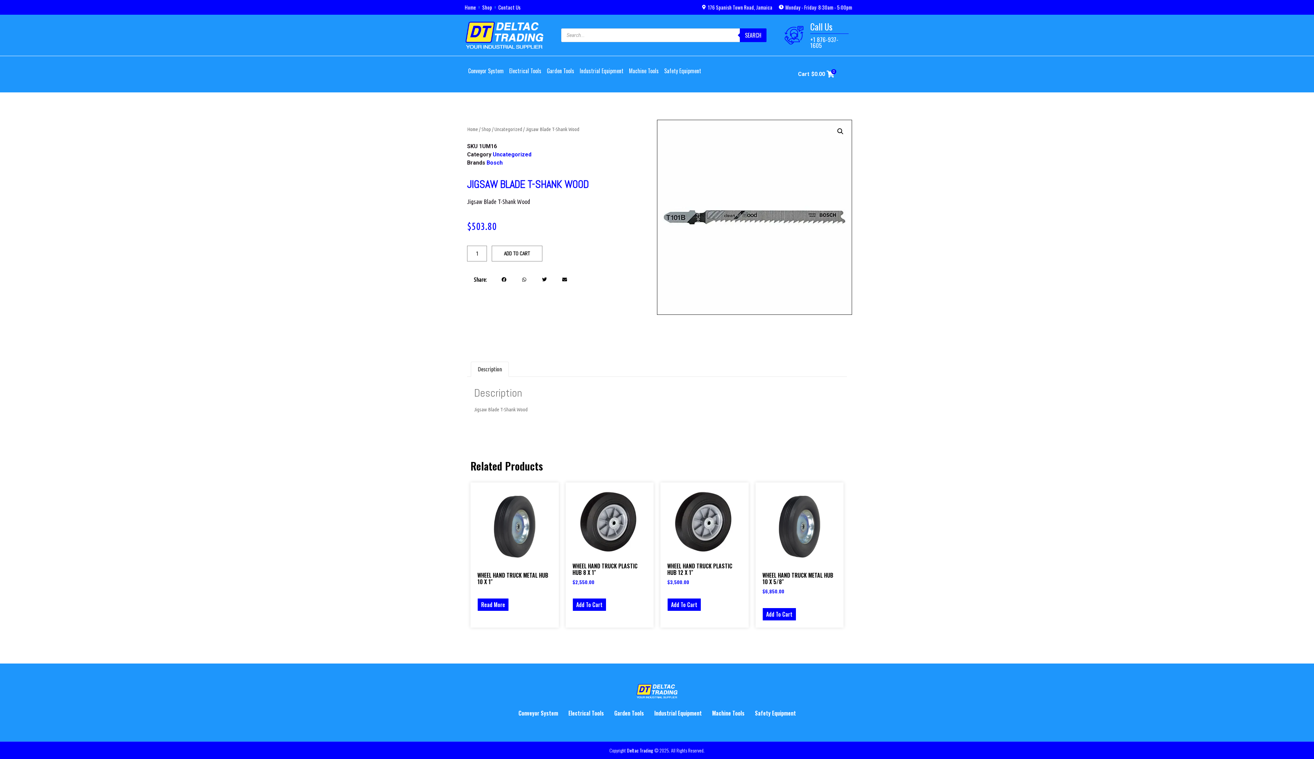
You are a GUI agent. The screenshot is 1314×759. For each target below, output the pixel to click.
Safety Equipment (682, 71)
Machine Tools (644, 71)
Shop (487, 7)
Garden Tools (560, 71)
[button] (504, 279)
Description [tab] (490, 369)
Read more (493, 605)
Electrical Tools (525, 71)
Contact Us (509, 7)
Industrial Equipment (601, 71)
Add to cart (517, 253)
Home (470, 7)
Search (753, 35)
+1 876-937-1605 (824, 42)
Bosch (495, 162)
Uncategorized (508, 129)
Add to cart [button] (589, 605)
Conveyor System (486, 71)
